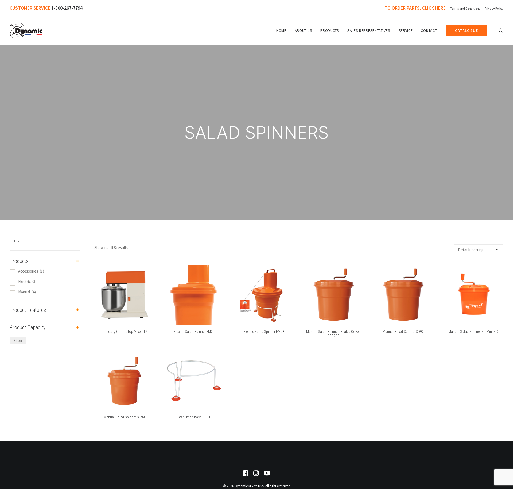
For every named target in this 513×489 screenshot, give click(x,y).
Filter (18, 340)
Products (329, 30)
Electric (27, 281)
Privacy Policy (494, 8)
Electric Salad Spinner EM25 (194, 331)
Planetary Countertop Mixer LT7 (124, 331)
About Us (303, 30)
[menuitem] (416, 8)
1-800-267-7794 (67, 8)
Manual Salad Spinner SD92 (403, 331)
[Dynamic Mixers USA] (26, 30)
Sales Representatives (368, 30)
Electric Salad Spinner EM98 (263, 331)
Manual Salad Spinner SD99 (124, 417)
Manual (27, 291)
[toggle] (77, 261)
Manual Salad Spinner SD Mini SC (473, 331)
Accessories (31, 271)
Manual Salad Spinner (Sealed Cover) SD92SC (333, 333)
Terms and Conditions (465, 8)
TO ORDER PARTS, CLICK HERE (415, 8)
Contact (429, 30)
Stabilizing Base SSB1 (194, 417)
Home (281, 30)
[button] (501, 30)
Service (406, 30)
